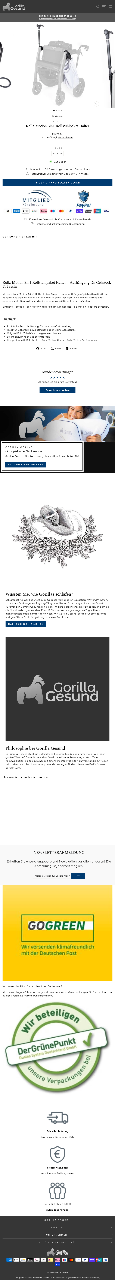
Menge (57, 148)
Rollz (57, 121)
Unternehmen (56, 1235)
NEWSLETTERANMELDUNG (57, 1242)
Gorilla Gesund (56, 1220)
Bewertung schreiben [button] (58, 390)
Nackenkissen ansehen (25, 464)
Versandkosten (65, 137)
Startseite (57, 116)
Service (57, 1227)
